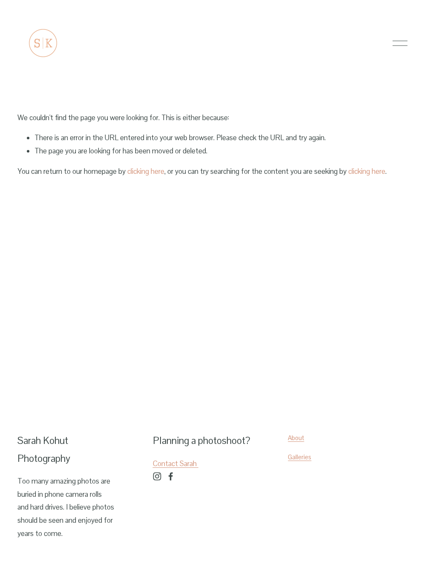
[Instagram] (157, 476)
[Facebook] (170, 476)
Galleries (299, 457)
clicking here (145, 171)
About (296, 438)
